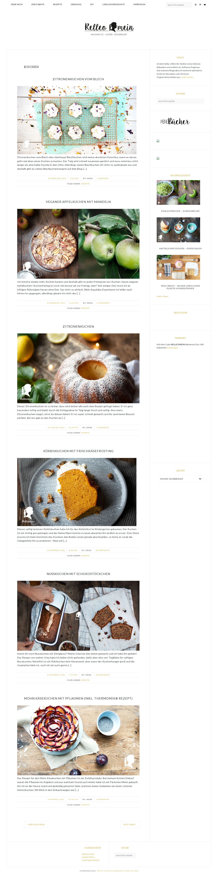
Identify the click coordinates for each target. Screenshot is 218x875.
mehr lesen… (187, 77)
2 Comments (103, 303)
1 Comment (103, 178)
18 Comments (103, 675)
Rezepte (85, 184)
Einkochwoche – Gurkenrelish (180, 211)
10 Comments (103, 550)
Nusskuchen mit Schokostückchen (78, 574)
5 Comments (102, 427)
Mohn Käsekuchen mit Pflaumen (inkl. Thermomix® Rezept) (78, 698)
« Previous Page (36, 824)
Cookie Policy (88, 857)
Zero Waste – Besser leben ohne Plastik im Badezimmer (180, 287)
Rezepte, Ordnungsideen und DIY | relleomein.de (109, 29)
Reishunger (172, 347)
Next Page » (129, 824)
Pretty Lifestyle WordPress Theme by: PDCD (117, 871)
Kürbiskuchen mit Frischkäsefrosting (78, 451)
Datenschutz (88, 854)
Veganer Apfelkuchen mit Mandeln (78, 202)
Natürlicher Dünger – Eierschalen (180, 248)
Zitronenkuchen (78, 326)
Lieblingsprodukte (91, 860)
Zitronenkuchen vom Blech (78, 79)
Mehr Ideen (162, 296)
